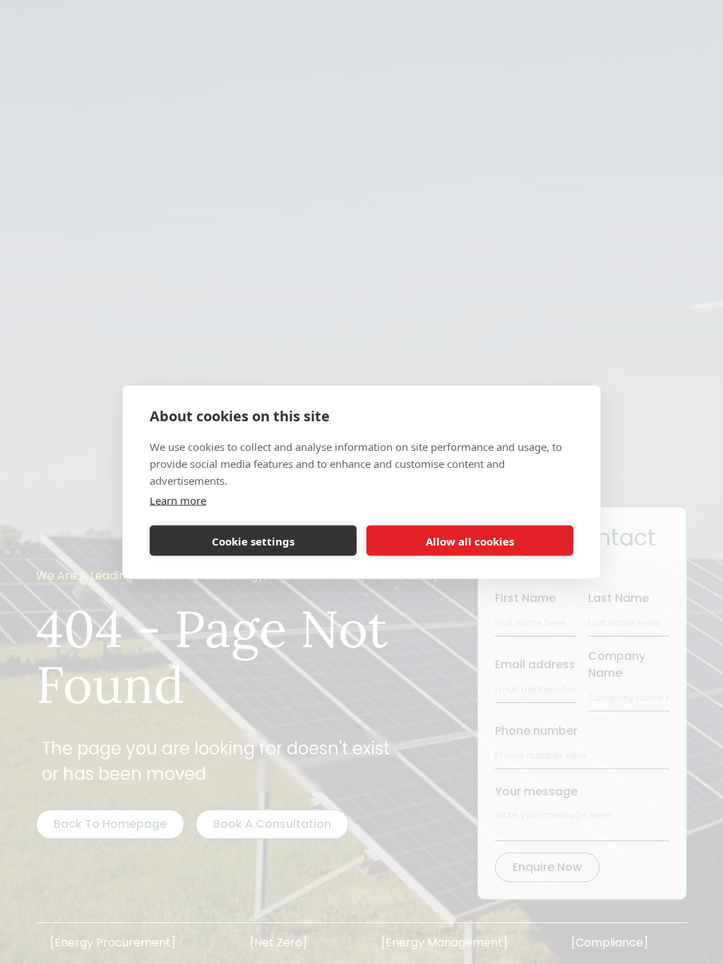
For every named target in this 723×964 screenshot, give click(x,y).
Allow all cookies (470, 541)
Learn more (178, 500)
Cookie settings (253, 541)
